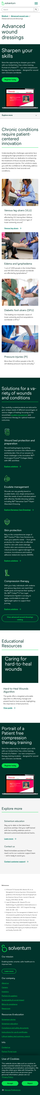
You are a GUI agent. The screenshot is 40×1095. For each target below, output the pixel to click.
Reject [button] (30, 1083)
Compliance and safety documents (15, 1028)
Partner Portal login (9, 1052)
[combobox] (20, 10)
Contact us (6, 1047)
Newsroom (6, 1009)
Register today (10, 80)
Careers (5, 987)
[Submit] (36, 10)
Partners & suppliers (9, 996)
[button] (11, 1090)
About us (5, 983)
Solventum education (10, 1024)
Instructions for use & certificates (14, 1032)
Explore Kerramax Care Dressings (17, 510)
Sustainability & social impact (13, 1000)
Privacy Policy (7, 1077)
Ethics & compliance (9, 1004)
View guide (7, 708)
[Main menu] (36, 3)
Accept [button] (10, 1083)
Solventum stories (9, 1019)
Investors (5, 992)
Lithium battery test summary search (16, 1036)
